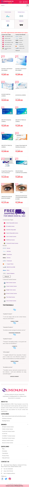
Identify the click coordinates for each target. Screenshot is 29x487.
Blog (3, 448)
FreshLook (21, 44)
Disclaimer (4, 451)
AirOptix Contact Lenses (8, 426)
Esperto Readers (10, 273)
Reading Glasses (6, 420)
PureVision (21, 40)
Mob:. (8, 471)
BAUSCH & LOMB (21, 48)
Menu (26, 1)
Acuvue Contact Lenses (7, 442)
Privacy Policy (5, 455)
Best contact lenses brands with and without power (14, 416)
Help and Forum (5, 457)
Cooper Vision (21, 46)
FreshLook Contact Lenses (8, 431)
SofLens (20, 42)
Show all (18, 50)
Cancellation (5, 453)
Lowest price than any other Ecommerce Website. (14, 29)
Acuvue (20, 36)
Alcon (8, 270)
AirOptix (20, 38)
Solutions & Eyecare (6, 418)
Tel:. (8, 468)
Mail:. (9, 473)
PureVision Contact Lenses (8, 438)
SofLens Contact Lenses (7, 440)
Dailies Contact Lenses (7, 429)
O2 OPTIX (4, 433)
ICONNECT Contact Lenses (8, 435)
